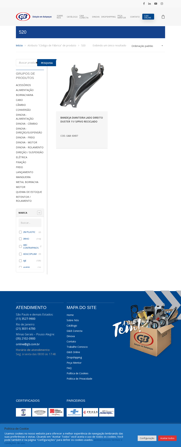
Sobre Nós (60, 17)
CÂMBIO (21, 105)
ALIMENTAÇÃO (25, 90)
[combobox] (147, 46)
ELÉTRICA (21, 157)
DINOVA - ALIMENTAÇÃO (25, 116)
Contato (135, 17)
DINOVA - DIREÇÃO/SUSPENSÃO (29, 130)
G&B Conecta (83, 17)
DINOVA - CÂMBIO (27, 123)
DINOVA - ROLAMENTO (29, 147)
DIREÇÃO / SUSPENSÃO (29, 152)
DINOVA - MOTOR (26, 142)
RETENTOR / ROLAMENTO (24, 198)
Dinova (96, 17)
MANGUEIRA (23, 177)
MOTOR (20, 187)
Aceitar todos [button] (167, 438)
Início (19, 45)
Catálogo (72, 17)
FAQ (69, 368)
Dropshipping (108, 17)
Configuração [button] (147, 438)
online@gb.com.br (28, 344)
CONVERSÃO (23, 109)
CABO (19, 100)
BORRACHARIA (24, 95)
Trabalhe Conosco (77, 346)
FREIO (19, 167)
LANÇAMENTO (24, 172)
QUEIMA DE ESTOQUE (29, 192)
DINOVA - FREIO (25, 137)
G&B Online (147, 17)
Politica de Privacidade (79, 378)
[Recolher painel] (39, 213)
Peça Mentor (122, 17)
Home (70, 315)
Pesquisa (47, 63)
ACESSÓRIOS (23, 85)
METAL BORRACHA (27, 182)
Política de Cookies (77, 373)
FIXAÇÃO (21, 162)
